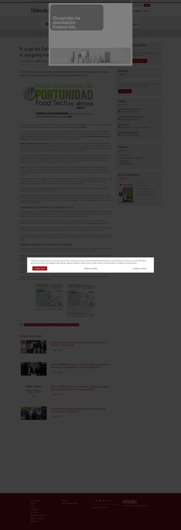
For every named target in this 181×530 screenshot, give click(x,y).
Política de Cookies (90, 268)
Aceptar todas (40, 268)
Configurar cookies (139, 268)
